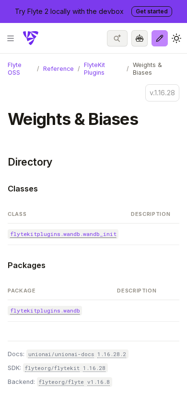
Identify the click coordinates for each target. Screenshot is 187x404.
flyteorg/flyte (61, 381)
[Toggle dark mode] (176, 38)
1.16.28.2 (111, 354)
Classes (23, 188)
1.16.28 (94, 367)
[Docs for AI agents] (139, 38)
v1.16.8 (98, 381)
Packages (27, 265)
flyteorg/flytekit (52, 367)
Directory (30, 162)
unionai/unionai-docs (61, 354)
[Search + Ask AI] (117, 38)
